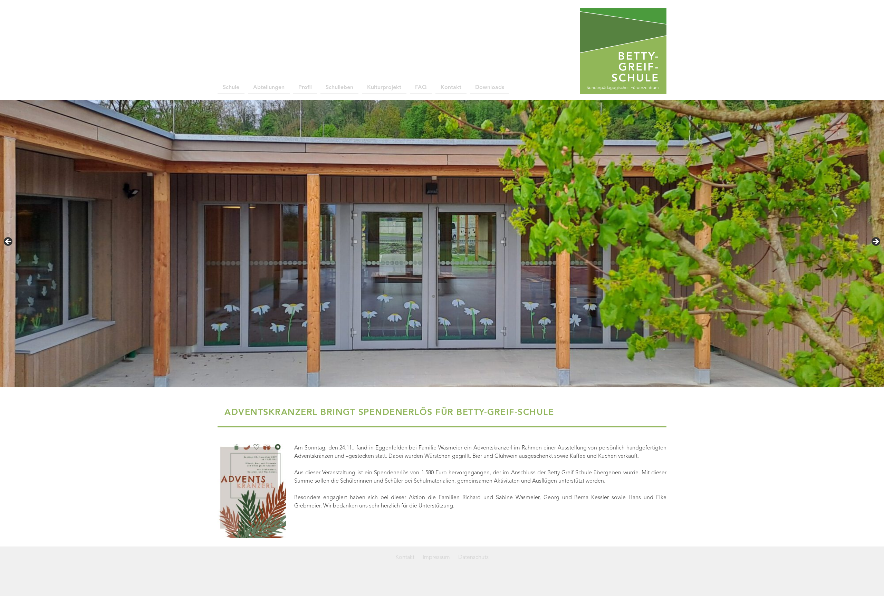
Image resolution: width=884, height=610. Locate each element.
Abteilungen (269, 87)
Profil (305, 87)
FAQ (421, 87)
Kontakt (451, 87)
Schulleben (339, 87)
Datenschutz (473, 557)
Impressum (436, 557)
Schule (231, 87)
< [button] (8, 242)
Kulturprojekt (384, 87)
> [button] (875, 242)
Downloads (489, 87)
